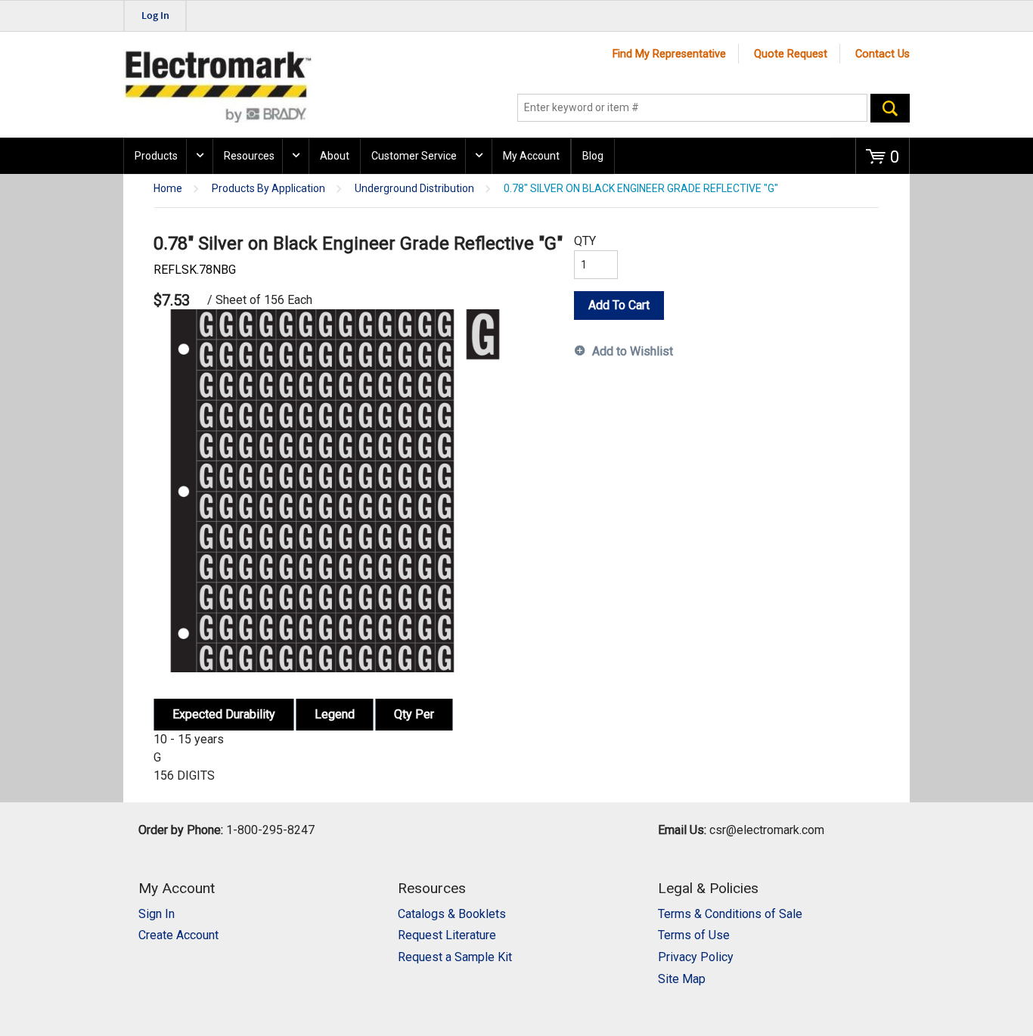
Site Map (682, 979)
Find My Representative (669, 54)
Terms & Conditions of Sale (730, 914)
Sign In (156, 914)
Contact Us (882, 54)
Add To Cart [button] (619, 305)
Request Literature (447, 935)
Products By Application (268, 188)
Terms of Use (694, 935)
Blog (592, 156)
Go (890, 108)
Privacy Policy (696, 957)
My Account (531, 156)
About (334, 156)
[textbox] (692, 108)
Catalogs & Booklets (452, 914)
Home (168, 188)
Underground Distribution (414, 188)
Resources (249, 156)
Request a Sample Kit (455, 957)
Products (156, 156)
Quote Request (790, 54)
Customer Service (414, 156)
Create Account (178, 935)
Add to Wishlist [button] (632, 351)
